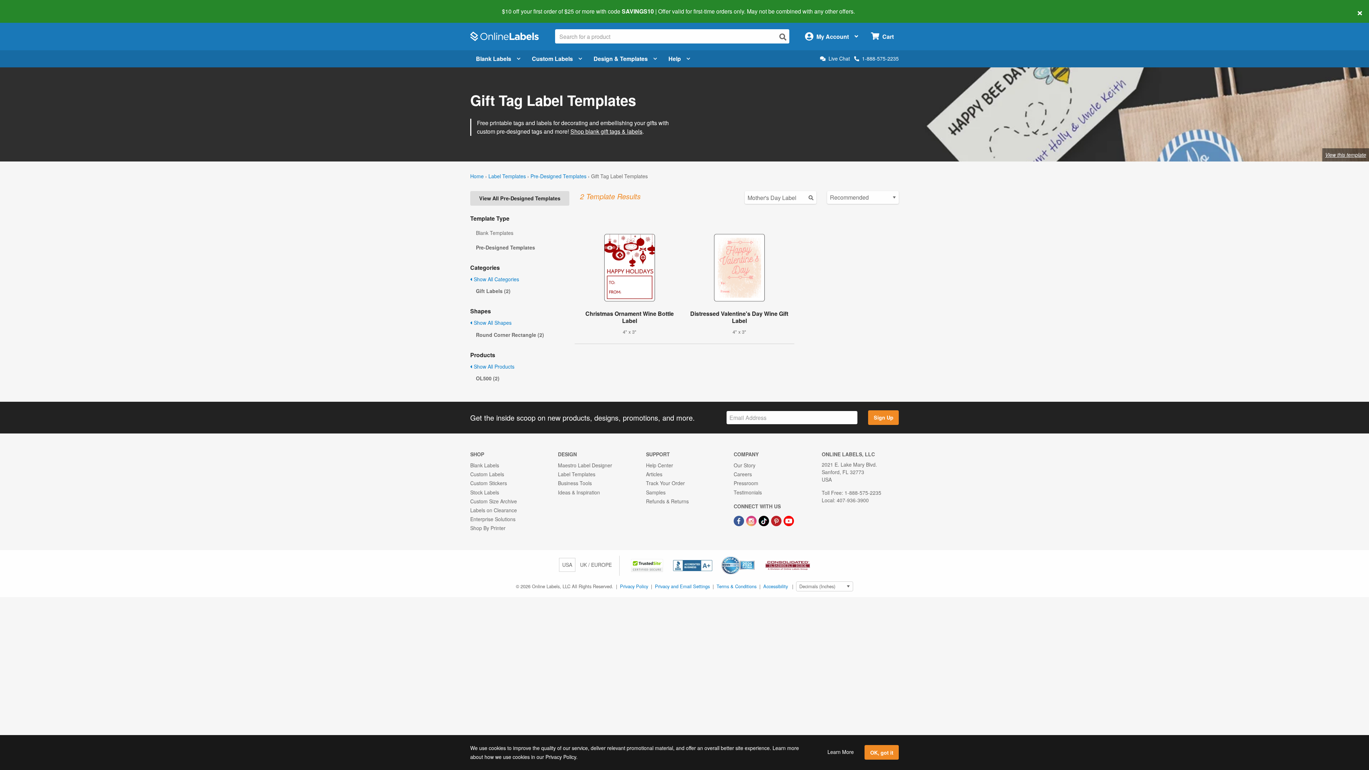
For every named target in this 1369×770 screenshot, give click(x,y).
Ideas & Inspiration (579, 492)
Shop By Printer (488, 528)
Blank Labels (493, 59)
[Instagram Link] (752, 520)
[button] (648, 564)
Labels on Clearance (493, 510)
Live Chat (839, 58)
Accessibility (775, 586)
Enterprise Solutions (493, 519)
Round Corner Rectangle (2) (510, 334)
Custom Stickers (488, 483)
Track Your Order (665, 483)
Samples (656, 492)
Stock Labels (484, 492)
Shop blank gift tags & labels (606, 131)
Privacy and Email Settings (682, 586)
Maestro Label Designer (585, 465)
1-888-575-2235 (880, 58)
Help (674, 59)
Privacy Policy (634, 586)
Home (477, 176)
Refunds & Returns (667, 501)
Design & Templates (621, 59)
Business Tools (575, 483)
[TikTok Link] (764, 520)
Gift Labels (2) (493, 290)
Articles (654, 474)
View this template (1345, 154)
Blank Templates (494, 232)
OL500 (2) (487, 378)
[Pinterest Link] (777, 520)
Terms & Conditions (737, 586)
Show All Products (493, 366)
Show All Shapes (492, 322)
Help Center (659, 465)
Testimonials (748, 492)
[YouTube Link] (789, 520)
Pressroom (746, 483)
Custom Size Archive (493, 501)
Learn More (840, 751)
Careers (743, 474)
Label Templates (507, 176)
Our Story (744, 465)
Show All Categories (495, 279)
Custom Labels (552, 59)
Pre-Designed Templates (558, 176)
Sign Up (883, 417)
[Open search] (782, 36)
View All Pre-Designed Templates (519, 198)
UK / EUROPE (596, 564)
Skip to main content (26, 6)
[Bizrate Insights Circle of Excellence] (752, 557)
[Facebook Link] (739, 520)
